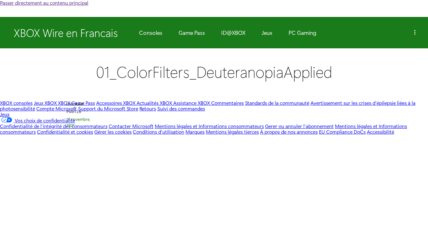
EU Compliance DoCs (342, 131)
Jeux (267, 32)
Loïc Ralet (75, 103)
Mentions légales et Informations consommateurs (209, 126)
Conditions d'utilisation (158, 131)
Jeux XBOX (46, 102)
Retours (147, 108)
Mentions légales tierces (232, 131)
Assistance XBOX (192, 102)
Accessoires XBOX (116, 102)
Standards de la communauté (277, 102)
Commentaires (227, 102)
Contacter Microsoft (131, 126)
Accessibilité (380, 131)
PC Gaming (302, 32)
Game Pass (192, 32)
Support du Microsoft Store (108, 108)
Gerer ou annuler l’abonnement (299, 126)
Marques (195, 131)
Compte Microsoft (56, 108)
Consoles (150, 32)
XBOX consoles (16, 102)
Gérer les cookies (113, 131)
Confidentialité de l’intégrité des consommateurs (53, 126)
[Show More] (415, 32)
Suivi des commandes (181, 108)
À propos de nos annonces (289, 131)
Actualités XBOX (155, 102)
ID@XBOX (233, 32)
